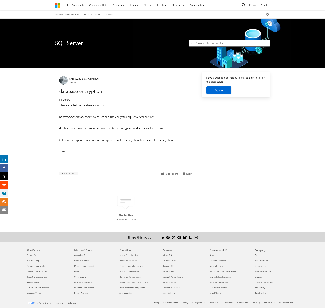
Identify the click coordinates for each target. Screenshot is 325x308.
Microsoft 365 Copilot (171, 287)
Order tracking (80, 276)
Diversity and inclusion (264, 282)
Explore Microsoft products (38, 287)
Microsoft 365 (168, 271)
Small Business (168, 293)
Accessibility (260, 287)
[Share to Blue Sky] (185, 237)
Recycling (256, 302)
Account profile (80, 255)
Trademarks (228, 302)
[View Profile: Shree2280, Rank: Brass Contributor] (63, 80)
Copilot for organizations (37, 271)
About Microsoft (261, 260)
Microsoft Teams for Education (131, 266)
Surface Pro (31, 255)
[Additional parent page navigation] (85, 14)
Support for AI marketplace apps (223, 271)
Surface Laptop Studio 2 (37, 266)
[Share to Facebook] (168, 237)
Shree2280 (75, 78)
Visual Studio (215, 293)
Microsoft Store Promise (84, 287)
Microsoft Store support (84, 266)
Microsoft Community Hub (67, 14)
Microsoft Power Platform (172, 276)
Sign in (219, 90)
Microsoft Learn (216, 266)
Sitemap (156, 302)
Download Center (81, 260)
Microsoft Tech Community (220, 276)
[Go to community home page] (57, 5)
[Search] (244, 5)
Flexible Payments (81, 293)
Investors (258, 276)
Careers (258, 255)
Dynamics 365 (168, 266)
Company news (261, 266)
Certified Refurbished (83, 282)
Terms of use (214, 302)
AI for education (125, 293)
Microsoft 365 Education (129, 271)
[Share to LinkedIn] (162, 237)
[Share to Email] (196, 237)
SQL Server (95, 14)
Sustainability (260, 293)
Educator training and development (133, 282)
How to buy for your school (130, 276)
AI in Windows (33, 282)
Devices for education (128, 260)
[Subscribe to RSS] (190, 237)
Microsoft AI (167, 255)
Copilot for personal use (37, 276)
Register (253, 5)
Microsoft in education (128, 255)
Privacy (185, 302)
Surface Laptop (33, 260)
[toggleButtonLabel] (267, 14)
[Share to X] (173, 237)
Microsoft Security (169, 260)
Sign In (264, 5)
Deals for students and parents (132, 287)
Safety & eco (242, 302)
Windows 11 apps (34, 293)
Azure (212, 255)
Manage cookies (198, 302)
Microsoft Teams (169, 282)
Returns (77, 271)
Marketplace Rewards (219, 287)
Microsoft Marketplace (219, 282)
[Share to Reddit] (179, 237)
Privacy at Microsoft (263, 271)
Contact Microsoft (170, 302)
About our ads (269, 302)
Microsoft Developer (218, 260)
